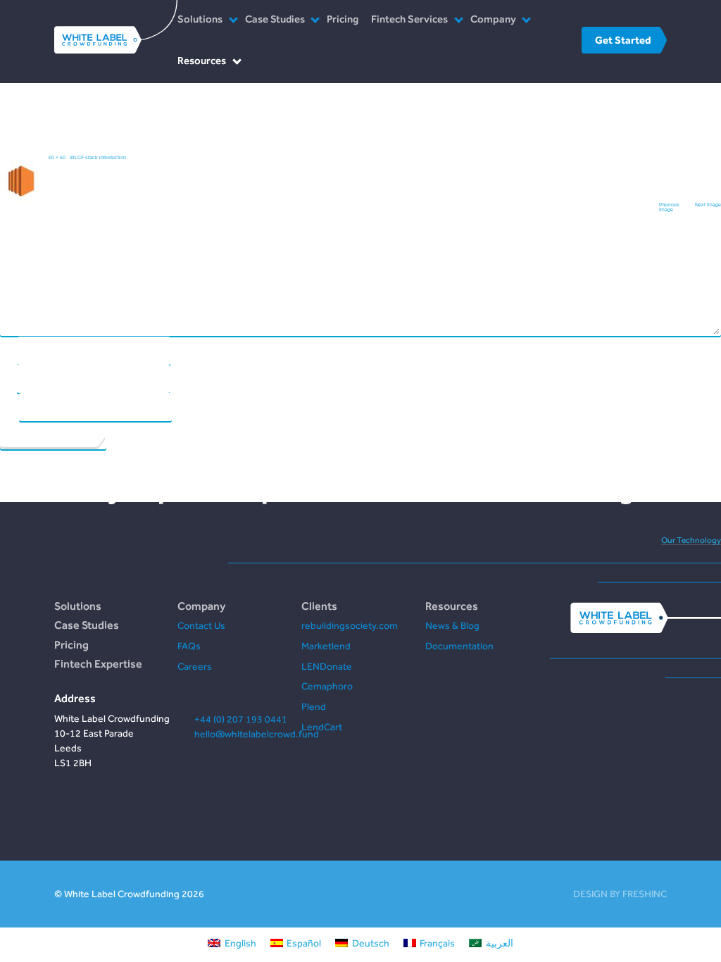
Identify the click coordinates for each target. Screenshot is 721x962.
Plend (313, 706)
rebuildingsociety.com (349, 625)
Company (493, 19)
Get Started (623, 40)
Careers (194, 666)
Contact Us (201, 625)
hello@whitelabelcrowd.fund (256, 733)
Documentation (459, 645)
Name (8, 349)
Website (9, 406)
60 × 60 (57, 157)
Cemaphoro (327, 686)
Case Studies (275, 19)
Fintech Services (409, 19)
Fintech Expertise (98, 663)
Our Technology (691, 540)
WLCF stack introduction (98, 157)
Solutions (199, 19)
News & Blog (452, 625)
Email (8, 377)
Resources (201, 60)
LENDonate (326, 666)
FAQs (189, 645)
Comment (359, 231)
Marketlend (326, 645)
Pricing (342, 19)
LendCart (321, 726)
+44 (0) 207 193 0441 (240, 719)
